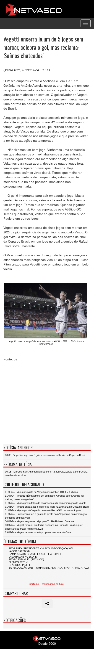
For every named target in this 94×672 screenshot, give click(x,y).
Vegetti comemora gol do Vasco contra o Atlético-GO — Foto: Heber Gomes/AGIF (46, 342)
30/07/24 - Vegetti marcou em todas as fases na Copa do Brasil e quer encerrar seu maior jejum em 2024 (44, 527)
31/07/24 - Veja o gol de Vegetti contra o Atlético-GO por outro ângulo (43, 510)
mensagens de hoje (53, 584)
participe (34, 584)
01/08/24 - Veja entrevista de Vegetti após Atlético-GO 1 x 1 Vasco (41, 492)
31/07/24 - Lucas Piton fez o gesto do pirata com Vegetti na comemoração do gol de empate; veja (46, 516)
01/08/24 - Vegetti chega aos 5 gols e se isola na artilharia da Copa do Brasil (47, 506)
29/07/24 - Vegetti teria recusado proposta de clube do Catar (38, 532)
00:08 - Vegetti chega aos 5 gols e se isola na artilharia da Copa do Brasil (45, 455)
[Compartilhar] (47, 603)
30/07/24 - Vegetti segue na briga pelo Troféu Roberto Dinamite (39, 521)
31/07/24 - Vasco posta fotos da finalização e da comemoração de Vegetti (45, 503)
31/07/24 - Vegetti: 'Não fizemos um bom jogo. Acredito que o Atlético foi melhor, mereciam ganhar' (44, 497)
